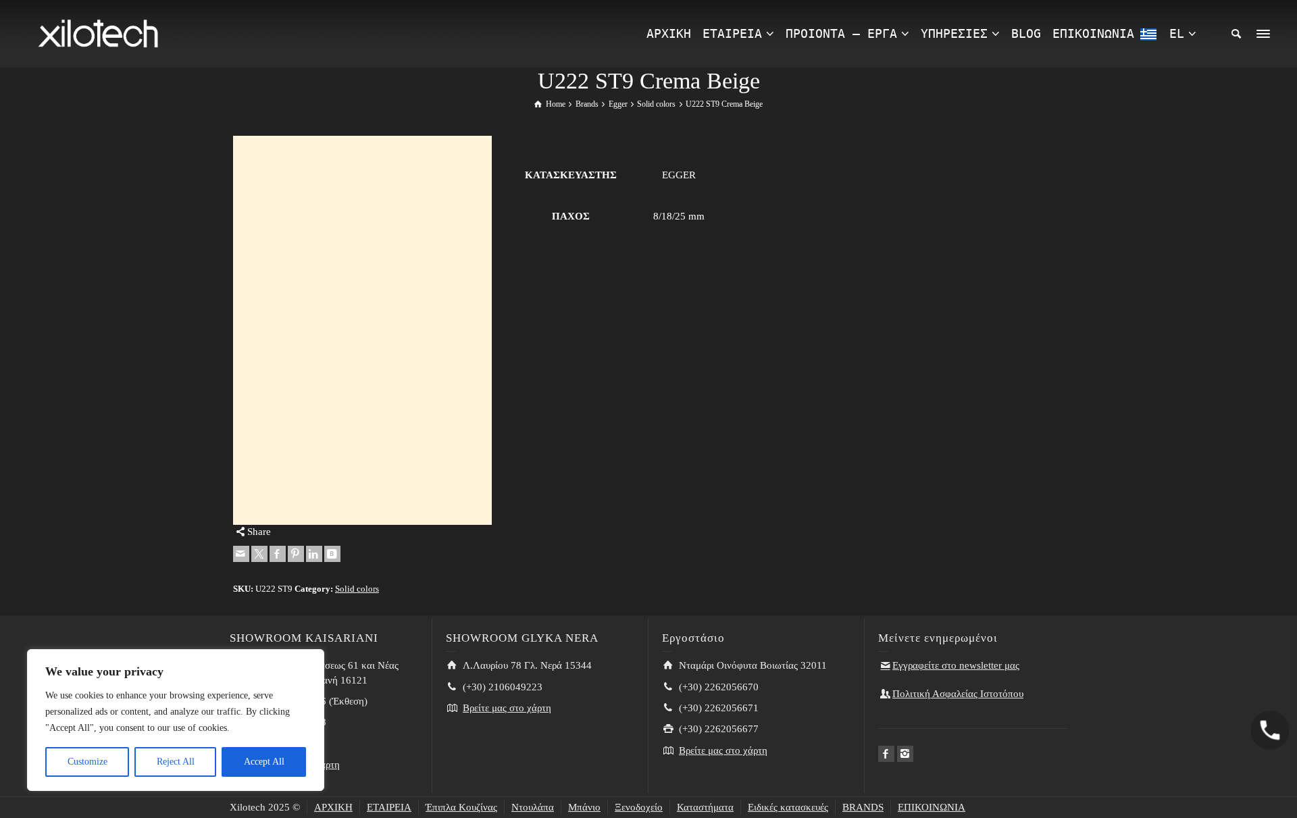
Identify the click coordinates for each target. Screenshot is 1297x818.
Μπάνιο (584, 807)
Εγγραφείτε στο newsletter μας (955, 665)
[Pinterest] (296, 554)
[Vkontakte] (332, 554)
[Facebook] (278, 554)
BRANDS (863, 807)
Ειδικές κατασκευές (788, 807)
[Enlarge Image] (362, 330)
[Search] (1236, 34)
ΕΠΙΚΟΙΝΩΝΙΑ (931, 807)
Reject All (176, 762)
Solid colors (357, 589)
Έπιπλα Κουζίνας (461, 807)
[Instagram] (905, 754)
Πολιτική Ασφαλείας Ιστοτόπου (957, 693)
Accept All (264, 762)
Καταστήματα (705, 807)
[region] (175, 720)
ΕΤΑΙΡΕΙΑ (389, 807)
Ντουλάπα (532, 807)
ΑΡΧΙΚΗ (333, 807)
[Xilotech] (98, 32)
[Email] (241, 554)
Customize (87, 762)
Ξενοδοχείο (639, 807)
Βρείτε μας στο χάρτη (507, 707)
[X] (259, 554)
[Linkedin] (314, 554)
